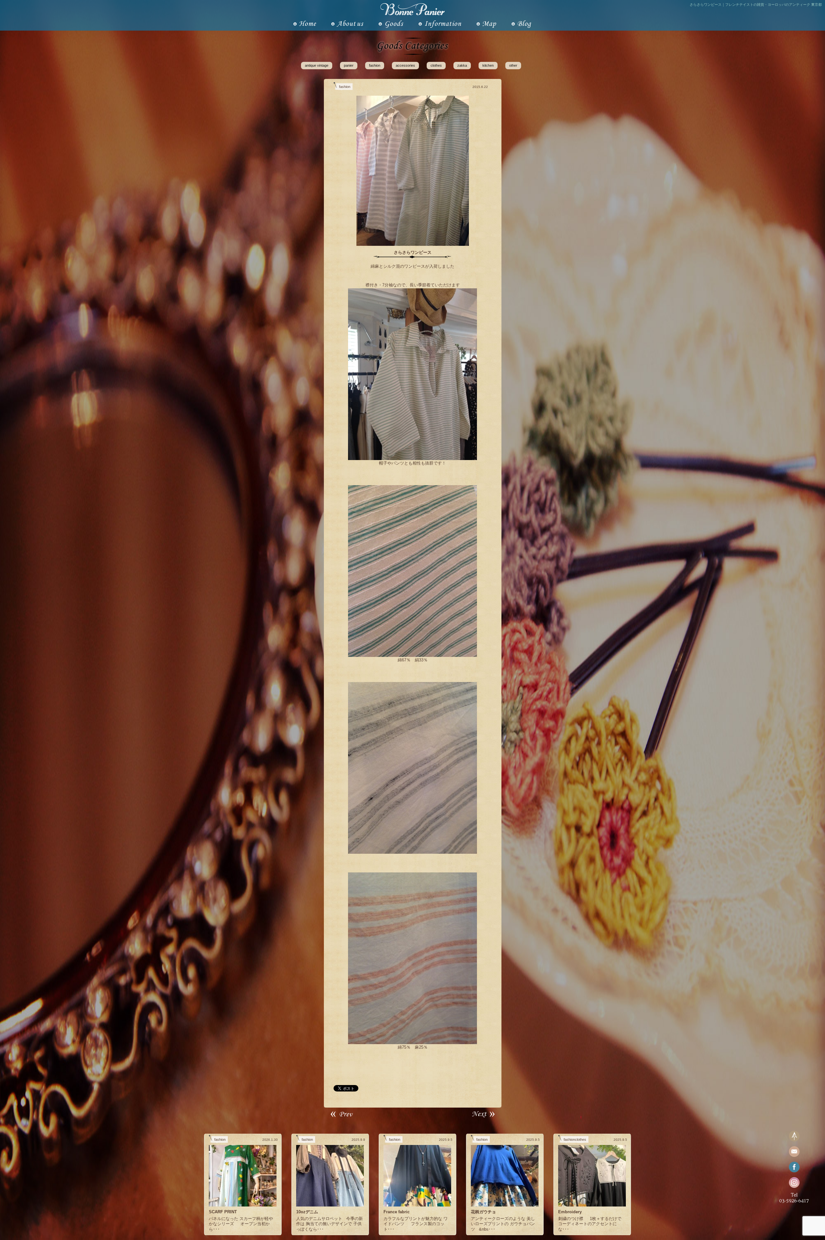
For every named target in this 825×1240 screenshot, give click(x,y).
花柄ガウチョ (483, 1211)
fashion (374, 65)
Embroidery (570, 1211)
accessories (405, 65)
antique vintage (316, 65)
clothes (436, 65)
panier (349, 65)
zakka (462, 65)
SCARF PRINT (223, 1211)
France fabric (396, 1211)
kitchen (488, 65)
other (513, 65)
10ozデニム (307, 1211)
